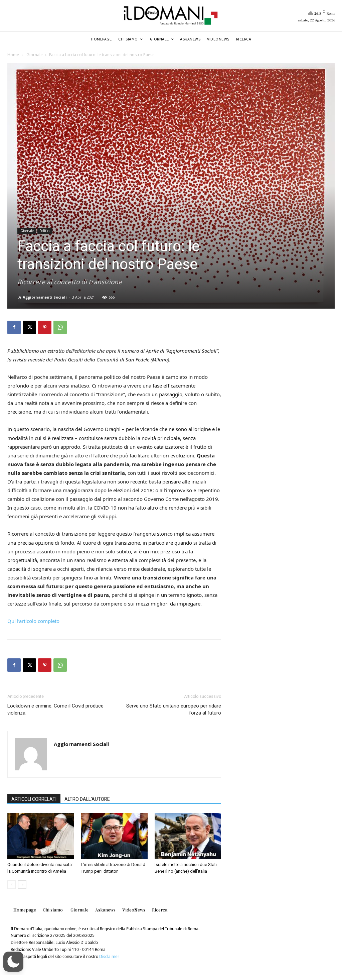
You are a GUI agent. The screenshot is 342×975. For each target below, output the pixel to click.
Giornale (34, 55)
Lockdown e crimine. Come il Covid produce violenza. (55, 709)
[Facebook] (14, 327)
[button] (13, 962)
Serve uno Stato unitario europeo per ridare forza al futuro (173, 709)
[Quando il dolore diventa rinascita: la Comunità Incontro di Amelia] (40, 836)
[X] (29, 327)
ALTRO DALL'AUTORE (87, 799)
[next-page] (22, 884)
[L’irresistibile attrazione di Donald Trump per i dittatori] (114, 836)
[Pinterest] (44, 327)
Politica (44, 230)
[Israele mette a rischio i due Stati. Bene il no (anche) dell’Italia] (188, 836)
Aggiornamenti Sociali (45, 297)
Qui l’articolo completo (33, 621)
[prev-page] (11, 884)
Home (13, 55)
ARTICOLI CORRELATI (33, 799)
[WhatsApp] (60, 327)
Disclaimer (109, 956)
